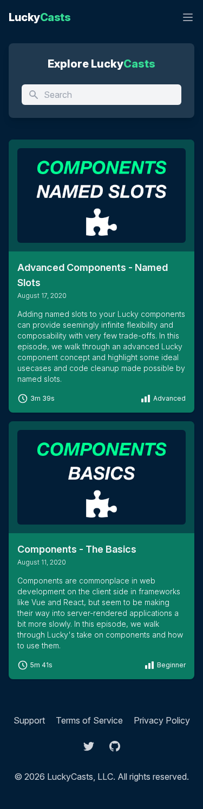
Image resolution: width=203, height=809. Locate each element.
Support (29, 720)
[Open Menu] (188, 17)
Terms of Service (89, 720)
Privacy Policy (162, 720)
